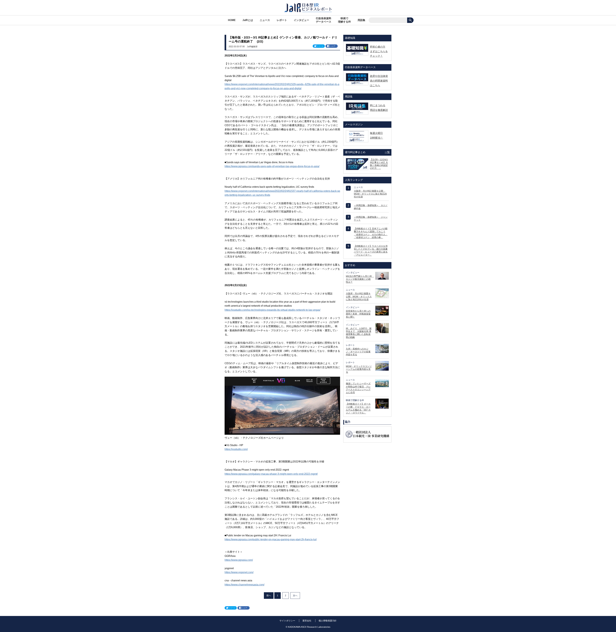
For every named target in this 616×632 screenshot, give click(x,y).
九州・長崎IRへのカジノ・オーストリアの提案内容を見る (358, 351)
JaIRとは (247, 20)
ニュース (265, 20)
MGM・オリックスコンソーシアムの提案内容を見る (359, 369)
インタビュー (301, 20)
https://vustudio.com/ (236, 449)
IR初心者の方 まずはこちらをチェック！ (379, 51)
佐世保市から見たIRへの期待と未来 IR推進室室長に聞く (358, 314)
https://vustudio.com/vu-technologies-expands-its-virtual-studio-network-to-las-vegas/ (272, 310)
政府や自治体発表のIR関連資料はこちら (379, 81)
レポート (282, 20)
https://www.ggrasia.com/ (239, 560)
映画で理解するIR (344, 20)
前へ (268, 595)
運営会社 (306, 620)
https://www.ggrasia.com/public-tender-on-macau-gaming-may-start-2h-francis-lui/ (271, 539)
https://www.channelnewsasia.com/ (244, 584)
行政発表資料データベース (323, 20)
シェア (332, 46)
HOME (232, 20)
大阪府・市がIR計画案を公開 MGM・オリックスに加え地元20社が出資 (370, 194)
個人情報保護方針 (328, 620)
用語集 (361, 20)
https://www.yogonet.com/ (239, 572)
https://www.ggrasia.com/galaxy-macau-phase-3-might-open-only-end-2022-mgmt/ (271, 474)
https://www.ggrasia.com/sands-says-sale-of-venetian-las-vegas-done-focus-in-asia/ (272, 166)
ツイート (320, 46)
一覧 (387, 152)
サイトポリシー (287, 620)
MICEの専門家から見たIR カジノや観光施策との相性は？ (360, 279)
